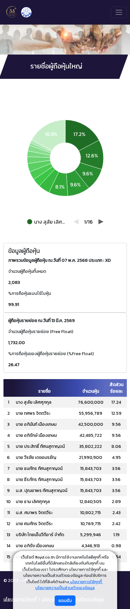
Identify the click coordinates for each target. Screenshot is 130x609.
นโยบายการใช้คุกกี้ (86, 582)
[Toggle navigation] (119, 12)
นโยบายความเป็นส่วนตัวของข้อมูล (65, 588)
